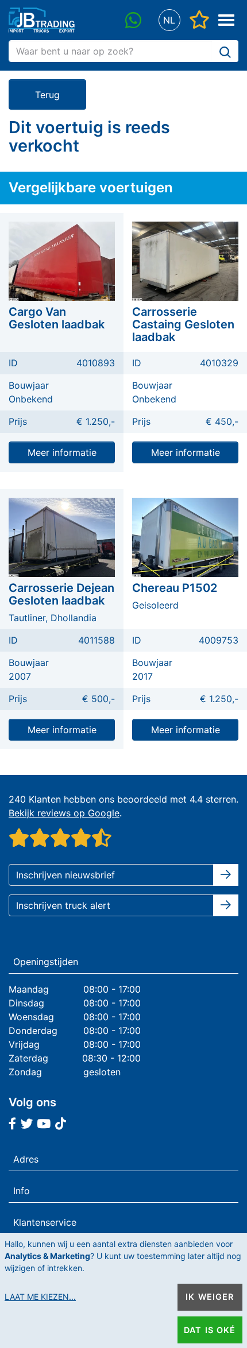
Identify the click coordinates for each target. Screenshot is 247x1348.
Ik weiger (210, 1296)
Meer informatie (62, 452)
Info (21, 1190)
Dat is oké (210, 1330)
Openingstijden (45, 961)
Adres (25, 1159)
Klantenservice (44, 1222)
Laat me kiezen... (40, 1296)
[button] (169, 20)
